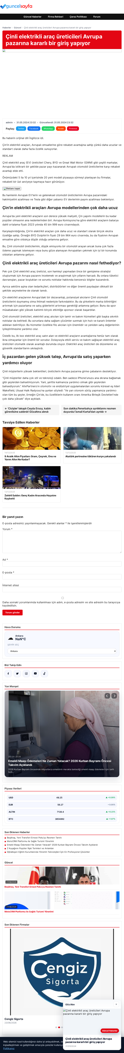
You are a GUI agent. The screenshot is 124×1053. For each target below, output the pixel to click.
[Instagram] (26, 673)
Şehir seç (13, 644)
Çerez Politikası (78, 16)
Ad (5, 559)
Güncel (17, 27)
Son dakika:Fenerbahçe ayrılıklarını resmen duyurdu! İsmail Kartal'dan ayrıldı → (89, 410)
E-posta (8, 572)
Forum (96, 16)
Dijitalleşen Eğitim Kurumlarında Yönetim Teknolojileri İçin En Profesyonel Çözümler (48, 852)
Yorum (7, 529)
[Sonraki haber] (114, 696)
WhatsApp (48, 128)
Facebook (33, 128)
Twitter (21, 128)
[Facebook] (8, 673)
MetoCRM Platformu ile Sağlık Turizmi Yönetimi (30, 841)
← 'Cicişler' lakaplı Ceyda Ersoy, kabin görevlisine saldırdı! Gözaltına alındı (28, 410)
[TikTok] (44, 673)
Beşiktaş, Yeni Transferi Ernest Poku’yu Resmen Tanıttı (34, 837)
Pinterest (73, 128)
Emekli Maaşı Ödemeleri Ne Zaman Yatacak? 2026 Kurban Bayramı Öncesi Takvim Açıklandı (52, 844)
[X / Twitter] (17, 673)
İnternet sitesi (10, 585)
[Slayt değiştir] (56, 1027)
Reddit (61, 128)
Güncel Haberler (32, 16)
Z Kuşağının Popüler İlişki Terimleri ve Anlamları (30, 848)
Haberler (6, 27)
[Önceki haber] (107, 696)
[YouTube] (35, 673)
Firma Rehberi (55, 16)
